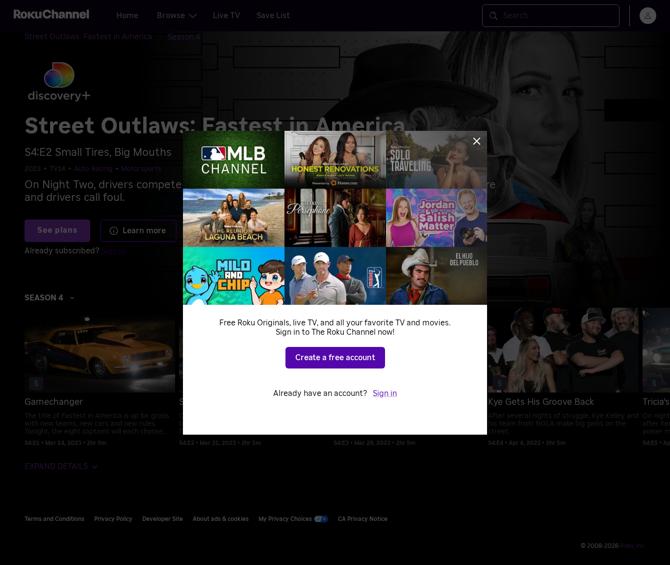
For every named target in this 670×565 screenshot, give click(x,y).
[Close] (477, 141)
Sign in (385, 393)
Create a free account (335, 358)
